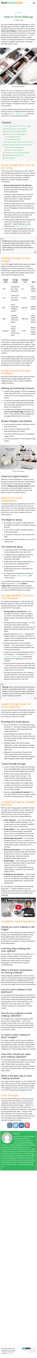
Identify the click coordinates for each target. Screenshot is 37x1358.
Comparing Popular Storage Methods (17, 153)
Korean (11, 2)
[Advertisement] (18, 1257)
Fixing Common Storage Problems (15, 131)
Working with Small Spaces (15, 147)
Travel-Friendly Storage (14, 150)
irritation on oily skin (21, 226)
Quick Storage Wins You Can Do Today (17, 126)
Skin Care (18, 13)
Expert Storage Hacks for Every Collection (18, 145)
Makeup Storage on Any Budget (15, 129)
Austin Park (25, 1133)
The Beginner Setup (13, 137)
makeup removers (22, 576)
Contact (33, 1352)
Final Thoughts (9, 158)
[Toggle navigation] (34, 3)
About (28, 1352)
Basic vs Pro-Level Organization (15, 134)
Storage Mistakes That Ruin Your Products (18, 142)
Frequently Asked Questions (13, 155)
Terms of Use (31, 1350)
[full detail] (9, 1353)
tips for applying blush (18, 114)
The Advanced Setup (13, 139)
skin (29, 35)
